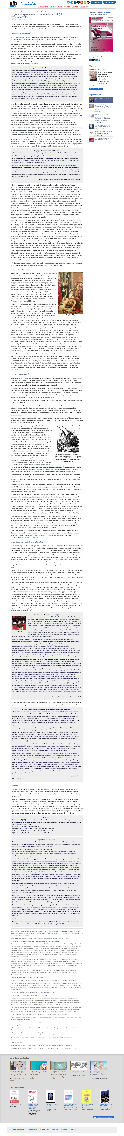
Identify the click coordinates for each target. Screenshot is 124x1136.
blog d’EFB (65, 938)
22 (33, 582)
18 (76, 524)
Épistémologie (81, 1075)
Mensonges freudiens (19, 1025)
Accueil (12, 11)
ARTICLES (53, 7)
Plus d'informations (95, 88)
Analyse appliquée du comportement (70, 1105)
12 (39, 313)
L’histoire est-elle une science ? (77, 1072)
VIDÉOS (82, 7)
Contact (55, 1130)
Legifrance (39, 977)
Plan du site (33, 1130)
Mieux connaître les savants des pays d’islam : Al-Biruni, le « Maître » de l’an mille (18, 1073)
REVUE (60, 7)
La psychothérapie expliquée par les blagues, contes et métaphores (33, 1106)
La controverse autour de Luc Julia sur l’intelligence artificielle (58, 1072)
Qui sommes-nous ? (18, 1130)
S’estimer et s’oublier (16, 1104)
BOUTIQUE (67, 7)
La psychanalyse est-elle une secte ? (107, 1105)
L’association (43, 7)
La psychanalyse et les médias (42, 1014)
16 (28, 374)
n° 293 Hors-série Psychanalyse (100, 13)
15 (50, 334)
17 (53, 417)
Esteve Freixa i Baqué (97, 70)
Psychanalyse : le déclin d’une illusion (102, 99)
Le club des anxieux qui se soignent (88, 1105)
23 (20, 795)
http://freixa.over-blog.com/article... (48, 941)
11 (50, 293)
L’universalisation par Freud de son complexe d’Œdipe (103, 125)
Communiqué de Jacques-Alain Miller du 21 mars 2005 (28, 1045)
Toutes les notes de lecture (103, 1117)
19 (25, 527)
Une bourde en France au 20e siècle (52, 1105)
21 (17, 566)
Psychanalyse (29, 20)
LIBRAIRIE (75, 7)
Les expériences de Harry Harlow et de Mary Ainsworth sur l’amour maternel (98, 1073)
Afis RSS (74, 1130)
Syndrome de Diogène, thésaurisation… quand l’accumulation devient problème (101, 107)
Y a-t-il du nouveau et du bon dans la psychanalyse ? (103, 138)
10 (29, 269)
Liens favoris (44, 1130)
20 (37, 537)
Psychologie (104, 1078)
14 (37, 329)
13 (77, 324)
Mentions (64, 1130)
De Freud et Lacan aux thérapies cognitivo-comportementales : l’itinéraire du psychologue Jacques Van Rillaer (102, 117)
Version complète (17, 1042)
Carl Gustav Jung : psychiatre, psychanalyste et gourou (103, 132)
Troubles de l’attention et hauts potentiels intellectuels (38, 1072)
